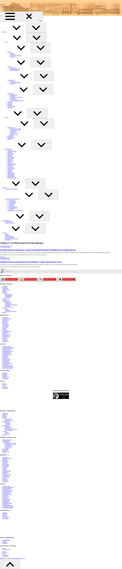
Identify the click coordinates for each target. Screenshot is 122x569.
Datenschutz (5, 387)
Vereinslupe (10, 172)
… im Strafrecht (11, 205)
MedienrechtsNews (6, 358)
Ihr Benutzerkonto (8, 221)
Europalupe (10, 156)
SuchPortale (5, 543)
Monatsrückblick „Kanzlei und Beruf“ (15, 210)
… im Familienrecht (12, 201)
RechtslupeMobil (11, 176)
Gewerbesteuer (13, 131)
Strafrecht (10, 66)
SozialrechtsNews (6, 362)
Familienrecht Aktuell (7, 352)
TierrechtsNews (6, 364)
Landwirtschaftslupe (12, 164)
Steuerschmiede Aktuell (7, 363)
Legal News (5, 357)
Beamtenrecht (13, 81)
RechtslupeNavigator (12, 177)
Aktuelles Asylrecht (6, 346)
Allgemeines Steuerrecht (7, 439)
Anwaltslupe (10, 150)
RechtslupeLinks (11, 175)
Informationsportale (6, 539)
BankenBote (5, 373)
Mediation (10, 105)
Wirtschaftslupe (11, 174)
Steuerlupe (10, 169)
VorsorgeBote (5, 378)
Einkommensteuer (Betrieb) (15, 128)
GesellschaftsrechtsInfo (7, 354)
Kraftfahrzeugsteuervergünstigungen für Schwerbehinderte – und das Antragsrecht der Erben (31, 262)
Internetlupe (10, 159)
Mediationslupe (11, 165)
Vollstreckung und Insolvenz (16, 55)
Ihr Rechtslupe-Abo (6, 220)
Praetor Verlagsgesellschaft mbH (18, 558)
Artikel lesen (2, 256)
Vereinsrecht (12, 56)
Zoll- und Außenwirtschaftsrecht (16, 100)
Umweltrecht (12, 83)
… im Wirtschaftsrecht (12, 208)
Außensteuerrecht (8, 294)
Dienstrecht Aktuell (6, 349)
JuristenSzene (5, 355)
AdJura (4, 548)
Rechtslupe (2, 4)
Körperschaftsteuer (14, 132)
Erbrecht (12, 53)
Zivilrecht (10, 52)
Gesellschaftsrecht (13, 95)
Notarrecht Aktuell (6, 360)
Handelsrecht (12, 96)
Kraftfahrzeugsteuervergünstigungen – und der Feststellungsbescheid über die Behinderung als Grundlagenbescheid (38, 250)
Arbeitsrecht (10, 101)
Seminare (4, 542)
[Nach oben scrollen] (10, 564)
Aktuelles (4, 187)
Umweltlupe (10, 170)
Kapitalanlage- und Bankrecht (16, 97)
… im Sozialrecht (11, 203)
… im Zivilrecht (11, 209)
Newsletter (5, 541)
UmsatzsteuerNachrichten (8, 365)
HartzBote (5, 374)
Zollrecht (9, 139)
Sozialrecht (10, 103)
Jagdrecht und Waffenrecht (15, 82)
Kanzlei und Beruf (11, 106)
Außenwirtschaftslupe (12, 151)
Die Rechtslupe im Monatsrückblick (12, 198)
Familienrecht (13, 54)
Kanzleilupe (10, 162)
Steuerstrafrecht (13, 68)
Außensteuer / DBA (14, 134)
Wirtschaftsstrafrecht (14, 70)
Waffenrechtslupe (11, 173)
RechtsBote (5, 375)
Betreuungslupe (11, 153)
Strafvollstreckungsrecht (15, 69)
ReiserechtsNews (6, 361)
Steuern (6, 117)
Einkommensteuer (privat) (15, 130)
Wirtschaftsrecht (11, 93)
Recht (6, 42)
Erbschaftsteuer (11, 136)
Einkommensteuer (11, 127)
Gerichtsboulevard (6, 353)
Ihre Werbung (8, 239)
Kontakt (6, 234)
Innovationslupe (11, 158)
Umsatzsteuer (10, 135)
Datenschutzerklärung (9, 237)
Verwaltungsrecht (11, 80)
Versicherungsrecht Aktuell (8, 366)
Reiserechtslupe (11, 167)
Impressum (7, 235)
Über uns (4, 232)
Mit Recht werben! (6, 549)
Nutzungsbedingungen (9, 236)
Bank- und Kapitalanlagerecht (11, 429)
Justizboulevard (6, 356)
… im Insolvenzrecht (12, 202)
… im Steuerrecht (11, 204)
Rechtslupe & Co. (8, 149)
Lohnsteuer (12, 133)
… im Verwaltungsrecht (12, 207)
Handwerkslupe (11, 157)
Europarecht (10, 104)
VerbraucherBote (6, 377)
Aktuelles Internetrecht (7, 348)
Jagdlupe (9, 161)
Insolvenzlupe (10, 160)
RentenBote (5, 376)
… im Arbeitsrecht (11, 200)
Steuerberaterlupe (11, 168)
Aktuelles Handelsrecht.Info (8, 347)
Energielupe (10, 154)
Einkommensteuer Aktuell (8, 350)
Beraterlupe (10, 152)
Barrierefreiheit (6, 388)
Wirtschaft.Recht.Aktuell (7, 368)
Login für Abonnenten (9, 222)
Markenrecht (12, 98)
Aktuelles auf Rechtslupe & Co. (11, 189)
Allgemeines (10, 107)
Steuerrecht (5, 293)
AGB (4, 385)
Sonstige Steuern (11, 138)
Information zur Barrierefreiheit (11, 238)
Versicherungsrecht (14, 99)
